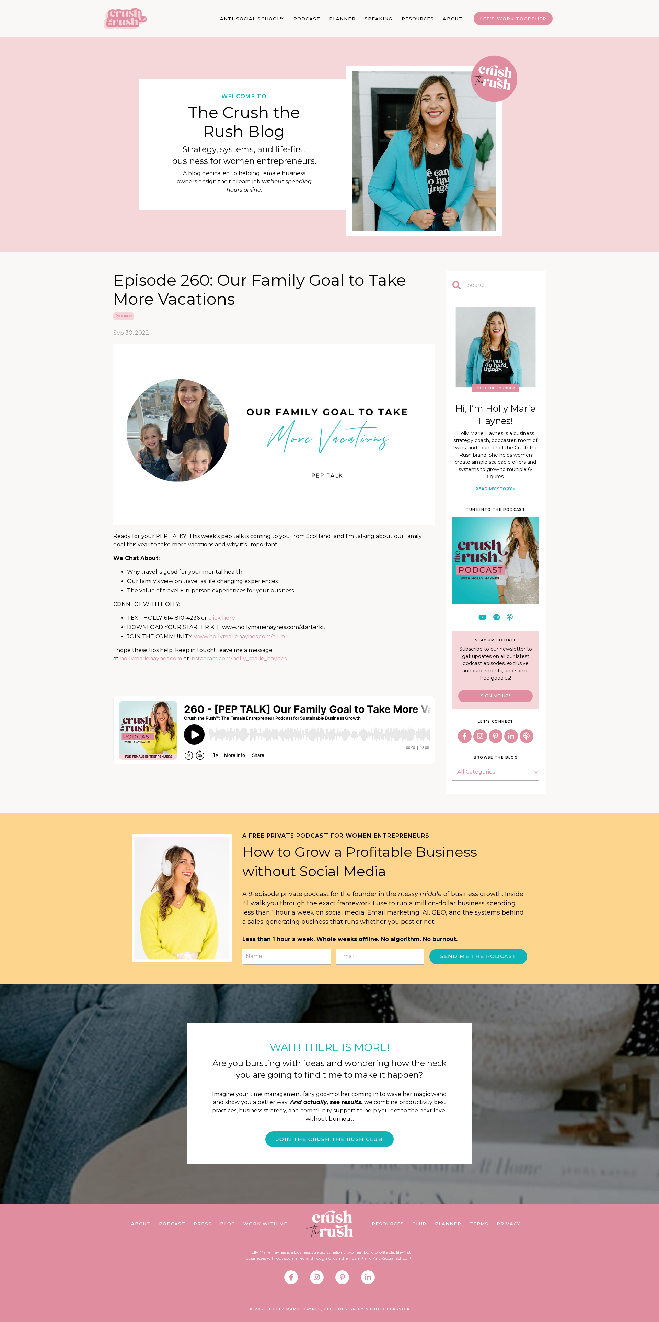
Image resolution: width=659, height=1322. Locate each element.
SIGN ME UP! (495, 695)
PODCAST (306, 18)
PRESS (203, 1223)
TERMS (479, 1223)
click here (221, 618)
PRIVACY (508, 1223)
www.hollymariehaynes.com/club (239, 636)
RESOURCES (418, 18)
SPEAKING (379, 18)
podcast (123, 316)
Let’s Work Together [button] (513, 18)
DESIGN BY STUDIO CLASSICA (374, 1309)
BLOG (227, 1223)
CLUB (419, 1223)
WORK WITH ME (265, 1223)
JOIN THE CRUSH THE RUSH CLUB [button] (329, 1139)
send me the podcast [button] (478, 956)
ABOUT (452, 18)
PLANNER (342, 18)
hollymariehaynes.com (151, 658)
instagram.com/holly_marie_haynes (238, 658)
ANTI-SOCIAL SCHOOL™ (252, 18)
